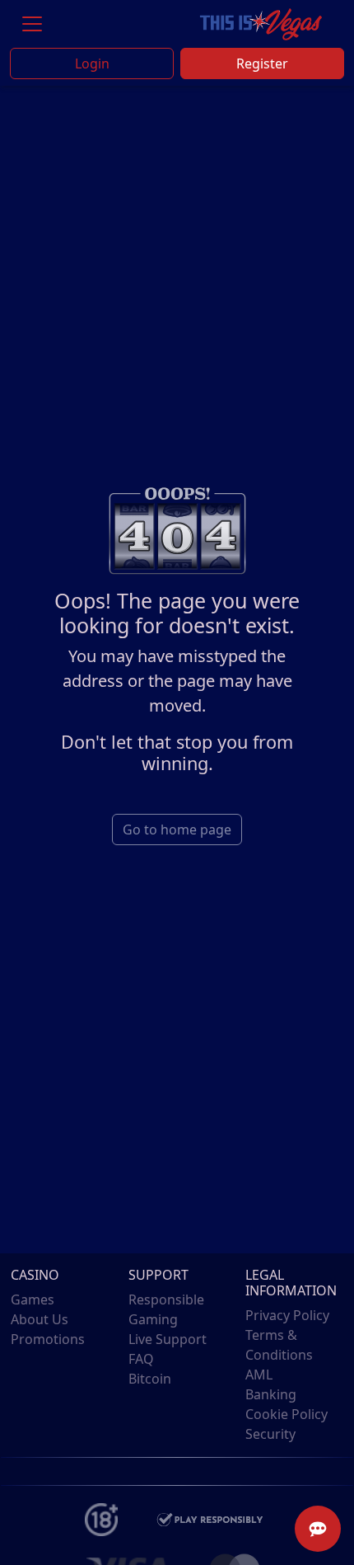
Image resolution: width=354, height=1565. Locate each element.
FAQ (141, 1359)
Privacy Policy (287, 1315)
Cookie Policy (286, 1414)
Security (270, 1434)
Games (32, 1299)
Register (262, 63)
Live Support (167, 1339)
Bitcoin (149, 1379)
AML (258, 1374)
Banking (270, 1394)
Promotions (48, 1339)
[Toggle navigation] (32, 24)
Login (92, 63)
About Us (39, 1319)
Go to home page (177, 829)
